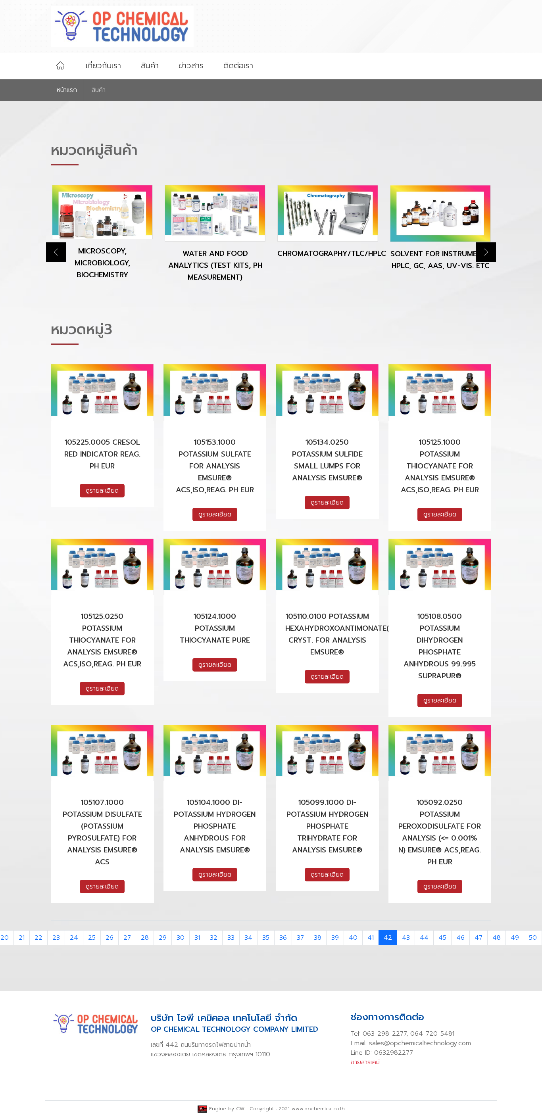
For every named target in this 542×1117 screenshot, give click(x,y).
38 (317, 937)
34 (248, 937)
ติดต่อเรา (238, 65)
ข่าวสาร (191, 65)
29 (163, 937)
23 (56, 937)
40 (353, 937)
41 (370, 937)
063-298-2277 (384, 1033)
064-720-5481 (432, 1033)
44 (424, 937)
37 (300, 937)
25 (92, 937)
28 (145, 937)
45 (442, 937)
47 (478, 937)
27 (127, 937)
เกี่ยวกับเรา (103, 65)
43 (406, 937)
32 (213, 937)
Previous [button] (56, 252)
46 (460, 937)
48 (496, 937)
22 (38, 937)
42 (388, 937)
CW (240, 1108)
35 (265, 937)
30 (181, 937)
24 (74, 937)
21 (22, 937)
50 (533, 937)
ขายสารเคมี (365, 1062)
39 (335, 937)
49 (515, 937)
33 (230, 937)
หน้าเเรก (67, 90)
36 (283, 937)
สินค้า (150, 65)
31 (197, 937)
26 (109, 937)
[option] (102, 240)
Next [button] (486, 252)
